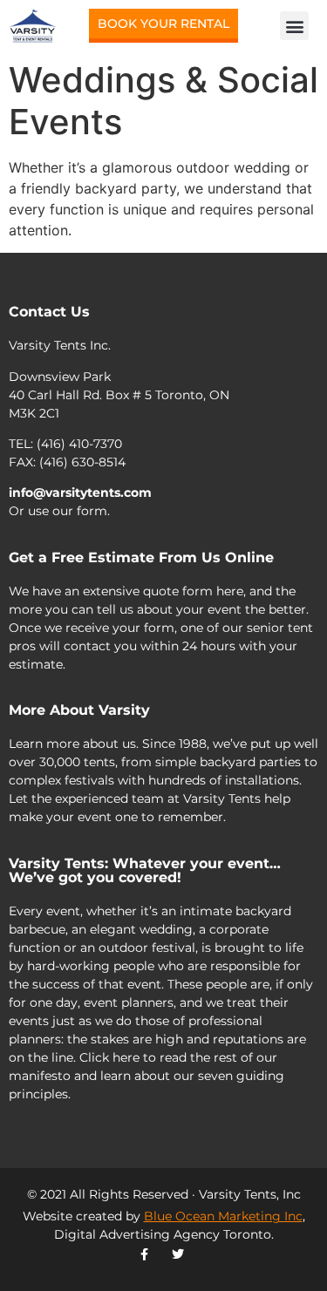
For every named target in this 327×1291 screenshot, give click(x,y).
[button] (294, 25)
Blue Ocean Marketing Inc (223, 1216)
